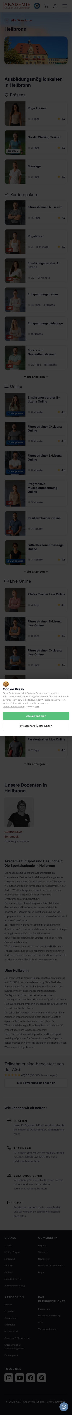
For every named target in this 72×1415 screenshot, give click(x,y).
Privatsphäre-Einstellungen (36, 725)
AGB (37, 706)
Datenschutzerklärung (14, 706)
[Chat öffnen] (63, 1406)
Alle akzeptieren (36, 716)
